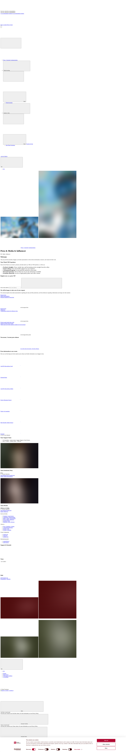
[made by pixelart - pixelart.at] (7, 690)
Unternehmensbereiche (8, 527)
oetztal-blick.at (6, 541)
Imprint (4, 673)
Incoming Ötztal (6, 520)
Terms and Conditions (7, 675)
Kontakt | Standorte (7, 530)
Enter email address (5, 287)
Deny (106, 748)
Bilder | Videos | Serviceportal (9, 518)
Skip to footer (10, 24)
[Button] (41, 283)
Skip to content (4, 24)
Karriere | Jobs (6, 528)
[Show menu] (1, 26)
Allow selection (106, 744)
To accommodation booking (6, 13)
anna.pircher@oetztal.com (6, 510)
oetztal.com (5, 534)
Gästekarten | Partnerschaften (9, 517)
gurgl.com (5, 535)
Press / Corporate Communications (28, 247)
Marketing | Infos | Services (8, 522)
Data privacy (5, 674)
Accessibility (5, 677)
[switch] (46, 749)
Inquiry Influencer (4, 511)
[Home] (10, 247)
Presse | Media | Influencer (8, 519)
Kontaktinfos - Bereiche (5, 579)
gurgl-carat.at (6, 542)
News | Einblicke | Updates (8, 526)
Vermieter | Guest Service (8, 516)
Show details (77, 749)
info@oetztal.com (4, 577)
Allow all (106, 740)
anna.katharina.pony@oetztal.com (8, 475)
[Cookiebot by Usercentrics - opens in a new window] (17, 749)
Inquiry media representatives (7, 476)
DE (4, 671)
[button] (12, 664)
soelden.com (5, 536)
